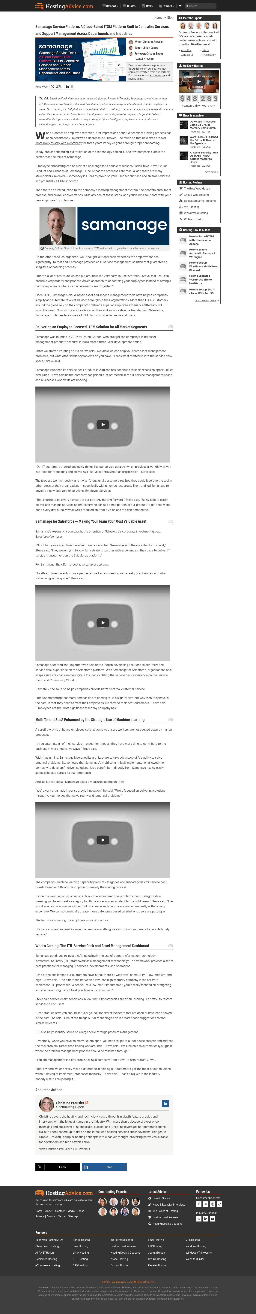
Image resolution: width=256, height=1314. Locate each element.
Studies (167, 6)
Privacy (39, 1216)
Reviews (111, 6)
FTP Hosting (155, 1246)
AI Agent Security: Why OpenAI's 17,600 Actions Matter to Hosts (204, 157)
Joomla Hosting (157, 1252)
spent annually (190, 105)
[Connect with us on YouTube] (212, 1218)
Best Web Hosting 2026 (49, 1240)
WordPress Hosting (196, 213)
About (48, 1211)
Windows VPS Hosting (199, 1252)
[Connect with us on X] (205, 1204)
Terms (61, 1216)
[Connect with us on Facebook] (198, 1204)
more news (210, 171)
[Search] (187, 6)
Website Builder (193, 219)
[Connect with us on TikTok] (219, 1204)
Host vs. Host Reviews (165, 1217)
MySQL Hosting (157, 1259)
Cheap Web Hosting (196, 194)
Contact (60, 1211)
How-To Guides (161, 1198)
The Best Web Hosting (198, 188)
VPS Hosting (192, 207)
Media (205, 50)
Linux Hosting (81, 1252)
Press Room (209, 54)
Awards (51, 1216)
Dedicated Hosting (46, 1259)
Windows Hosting (196, 1246)
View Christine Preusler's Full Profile (63, 1149)
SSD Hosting (80, 1265)
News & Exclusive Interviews (169, 1204)
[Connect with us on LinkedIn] (205, 1218)
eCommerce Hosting (47, 1265)
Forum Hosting (81, 1240)
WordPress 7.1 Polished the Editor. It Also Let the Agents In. (204, 140)
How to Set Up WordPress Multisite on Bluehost (203, 266)
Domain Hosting (120, 1265)
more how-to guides (205, 300)
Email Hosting (156, 1240)
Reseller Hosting (157, 1265)
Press (80, 1211)
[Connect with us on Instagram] (212, 1204)
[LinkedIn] (165, 1103)
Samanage (137, 98)
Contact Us (187, 54)
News (149, 6)
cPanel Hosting (119, 1259)
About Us (186, 50)
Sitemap (73, 1216)
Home (158, 17)
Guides (131, 6)
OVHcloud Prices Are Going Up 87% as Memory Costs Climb (203, 125)
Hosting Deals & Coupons (167, 1223)
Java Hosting (80, 1246)
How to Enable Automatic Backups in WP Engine (202, 253)
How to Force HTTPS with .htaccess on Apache (201, 240)
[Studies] (180, 6)
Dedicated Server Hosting (200, 200)
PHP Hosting (80, 1259)
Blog (170, 17)
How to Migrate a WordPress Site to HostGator (200, 279)
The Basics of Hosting (165, 1211)
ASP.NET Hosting (45, 1252)
